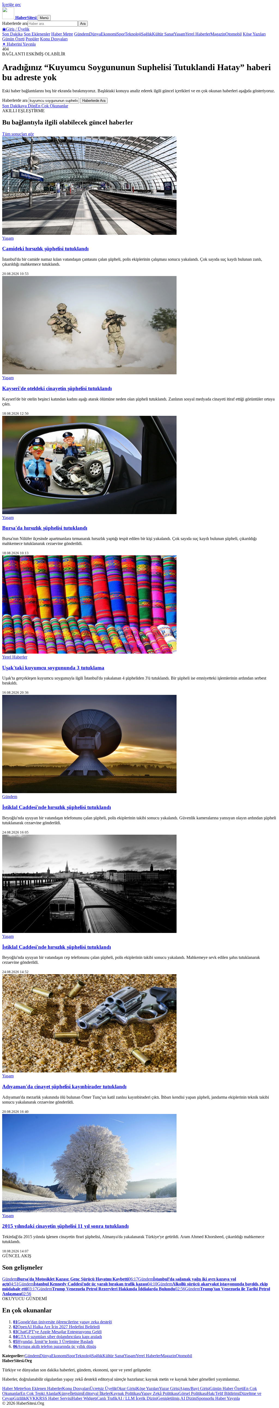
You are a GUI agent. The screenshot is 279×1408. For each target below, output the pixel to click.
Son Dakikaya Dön (18, 105)
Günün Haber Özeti (227, 1388)
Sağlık (146, 34)
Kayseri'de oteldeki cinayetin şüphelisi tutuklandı (57, 388)
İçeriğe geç (11, 4)
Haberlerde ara (15, 23)
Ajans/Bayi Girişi (195, 1388)
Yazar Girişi (169, 1388)
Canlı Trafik (107, 1398)
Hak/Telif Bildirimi (223, 1393)
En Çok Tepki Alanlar (39, 1393)
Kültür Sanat (163, 34)
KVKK (32, 1398)
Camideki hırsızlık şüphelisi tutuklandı (45, 248)
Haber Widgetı (84, 1398)
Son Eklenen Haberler (43, 1388)
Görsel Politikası (192, 1393)
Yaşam (179, 34)
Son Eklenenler (37, 34)
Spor (121, 34)
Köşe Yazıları (254, 34)
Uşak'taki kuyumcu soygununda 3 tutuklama (53, 668)
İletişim (76, 1393)
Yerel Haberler (197, 34)
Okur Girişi (126, 1388)
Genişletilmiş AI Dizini (177, 1398)
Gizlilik (19, 1398)
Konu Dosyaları (54, 39)
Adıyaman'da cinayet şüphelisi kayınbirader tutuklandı (64, 1086)
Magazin (217, 34)
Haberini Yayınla (19, 44)
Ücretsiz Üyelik (103, 1388)
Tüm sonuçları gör (18, 134)
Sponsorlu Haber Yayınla (218, 1398)
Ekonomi (109, 34)
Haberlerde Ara (93, 101)
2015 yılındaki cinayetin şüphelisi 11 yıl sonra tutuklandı (65, 1226)
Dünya (95, 34)
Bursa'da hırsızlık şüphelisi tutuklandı (44, 528)
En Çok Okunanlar (51, 105)
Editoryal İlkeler (96, 1393)
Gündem (81, 34)
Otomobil (233, 34)
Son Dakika (12, 34)
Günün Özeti (13, 39)
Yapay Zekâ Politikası (159, 1393)
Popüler (32, 39)
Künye (64, 1393)
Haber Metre (62, 34)
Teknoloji (133, 34)
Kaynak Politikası (125, 1393)
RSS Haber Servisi (55, 1398)
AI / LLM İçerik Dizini (137, 1398)
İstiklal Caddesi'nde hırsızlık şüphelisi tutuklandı (56, 807)
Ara (83, 24)
